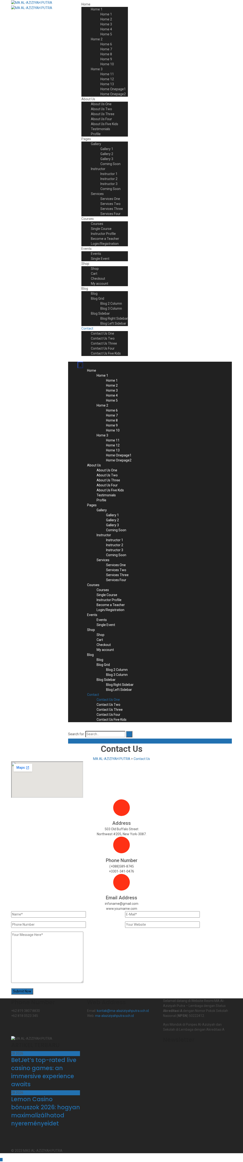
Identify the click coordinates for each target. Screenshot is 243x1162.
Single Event (100, 259)
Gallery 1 (106, 149)
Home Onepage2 (113, 94)
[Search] (129, 734)
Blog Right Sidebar (114, 318)
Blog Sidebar (100, 313)
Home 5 (106, 34)
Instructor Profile (103, 234)
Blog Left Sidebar (113, 323)
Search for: (76, 734)
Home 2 (106, 19)
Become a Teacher (105, 239)
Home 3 (106, 24)
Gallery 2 (106, 154)
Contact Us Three (104, 343)
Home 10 (107, 64)
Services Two (110, 204)
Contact (87, 328)
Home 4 (106, 29)
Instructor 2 (108, 179)
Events (86, 249)
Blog (84, 288)
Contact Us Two (103, 338)
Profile (96, 134)
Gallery (96, 144)
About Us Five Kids (104, 124)
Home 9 (106, 59)
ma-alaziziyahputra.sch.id (114, 1016)
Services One (110, 199)
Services (97, 194)
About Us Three (102, 114)
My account (99, 283)
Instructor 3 (108, 184)
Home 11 (107, 74)
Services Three (111, 209)
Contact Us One (102, 333)
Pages (86, 139)
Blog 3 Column (111, 308)
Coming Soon (110, 164)
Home (85, 4)
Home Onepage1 (113, 89)
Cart (94, 273)
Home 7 (106, 49)
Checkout (98, 278)
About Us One (101, 104)
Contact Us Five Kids (106, 353)
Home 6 (106, 44)
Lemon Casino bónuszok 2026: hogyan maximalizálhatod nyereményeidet (45, 1111)
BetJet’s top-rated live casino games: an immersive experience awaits (43, 1072)
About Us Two (101, 109)
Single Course (101, 229)
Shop (85, 264)
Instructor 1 (108, 174)
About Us (88, 99)
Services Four (110, 214)
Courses (87, 219)
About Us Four (101, 119)
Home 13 (107, 84)
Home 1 (97, 9)
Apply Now (76, 741)
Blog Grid (97, 298)
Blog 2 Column (111, 303)
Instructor (98, 169)
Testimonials (100, 129)
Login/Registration (105, 244)
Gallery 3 (106, 159)
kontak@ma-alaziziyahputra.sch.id (123, 1011)
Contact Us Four (103, 348)
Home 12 (107, 79)
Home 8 (106, 54)
